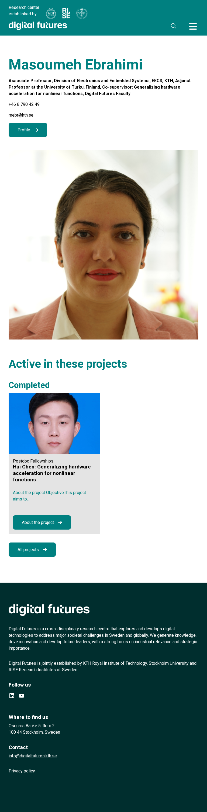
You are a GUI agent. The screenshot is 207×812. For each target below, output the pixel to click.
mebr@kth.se (21, 115)
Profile (24, 129)
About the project (38, 522)
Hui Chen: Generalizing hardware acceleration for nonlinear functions (52, 473)
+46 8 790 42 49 (24, 104)
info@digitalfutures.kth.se (33, 755)
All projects (28, 549)
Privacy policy (22, 771)
